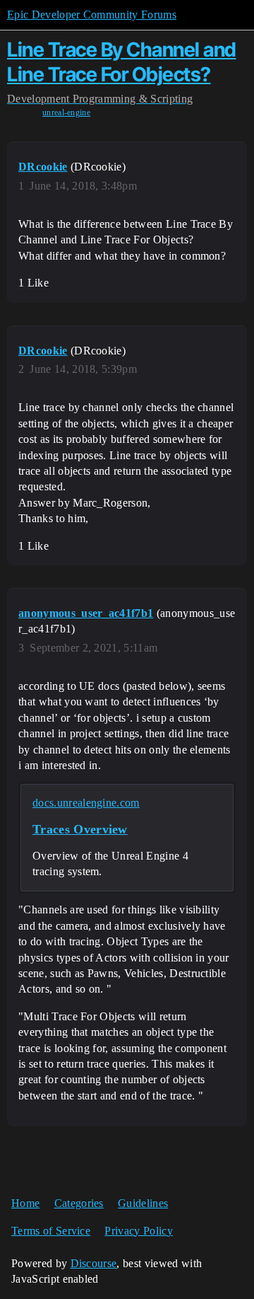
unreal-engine (66, 112)
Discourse (94, 1263)
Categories (79, 1203)
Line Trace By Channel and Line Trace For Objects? (121, 61)
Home (25, 1203)
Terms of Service (50, 1231)
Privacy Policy (138, 1231)
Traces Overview (80, 829)
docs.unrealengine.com (86, 803)
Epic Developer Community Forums (91, 14)
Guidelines (143, 1203)
